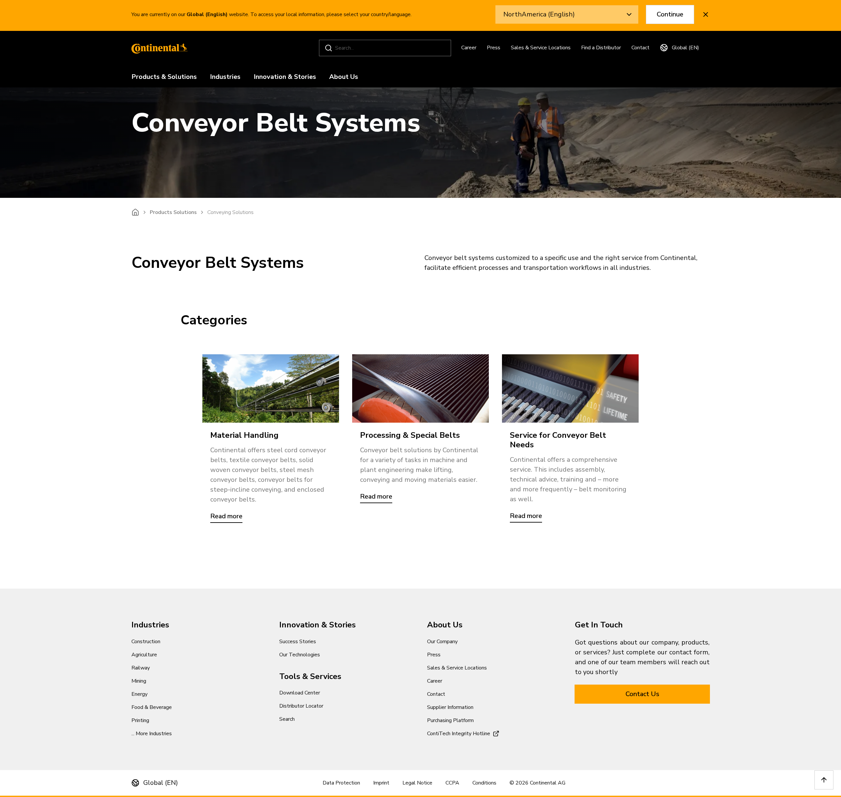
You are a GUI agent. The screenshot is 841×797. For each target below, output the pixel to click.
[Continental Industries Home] (157, 48)
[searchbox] (386, 48)
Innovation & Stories (285, 77)
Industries (225, 77)
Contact (640, 47)
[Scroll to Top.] (824, 780)
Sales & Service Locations (541, 47)
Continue (670, 14)
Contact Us (642, 694)
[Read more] (270, 388)
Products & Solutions (164, 77)
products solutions (173, 212)
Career (468, 47)
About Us (343, 77)
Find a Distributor (601, 47)
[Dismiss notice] (706, 14)
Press (493, 47)
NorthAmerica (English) (539, 14)
